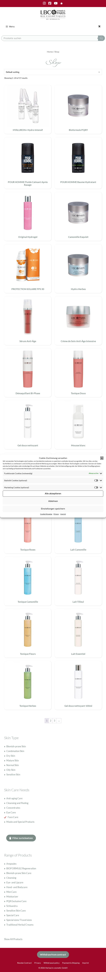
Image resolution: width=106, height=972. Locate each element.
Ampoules (11, 863)
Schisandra (12, 905)
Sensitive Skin (13, 774)
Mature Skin (12, 760)
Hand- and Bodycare (16, 887)
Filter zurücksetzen (22, 838)
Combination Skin (15, 751)
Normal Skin (12, 765)
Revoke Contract (24, 963)
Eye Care (11, 812)
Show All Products (13, 939)
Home (50, 51)
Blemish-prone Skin (16, 746)
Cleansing (11, 877)
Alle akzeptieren (53, 493)
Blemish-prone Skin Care (18, 873)
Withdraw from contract (53, 954)
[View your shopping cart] (99, 26)
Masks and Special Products (20, 821)
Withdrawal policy (51, 963)
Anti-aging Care (14, 798)
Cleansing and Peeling (17, 803)
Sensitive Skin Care (16, 910)
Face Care (13, 817)
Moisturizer (12, 896)
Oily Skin (10, 769)
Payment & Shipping (71, 963)
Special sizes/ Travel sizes (19, 920)
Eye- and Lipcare (14, 882)
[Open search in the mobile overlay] (53, 38)
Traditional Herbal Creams (19, 924)
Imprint (63, 514)
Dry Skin (10, 755)
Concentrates (13, 807)
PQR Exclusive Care (16, 901)
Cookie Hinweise (46, 514)
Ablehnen (53, 501)
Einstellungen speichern (53, 508)
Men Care (11, 891)
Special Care (12, 915)
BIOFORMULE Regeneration (21, 868)
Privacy (56, 514)
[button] (101, 458)
